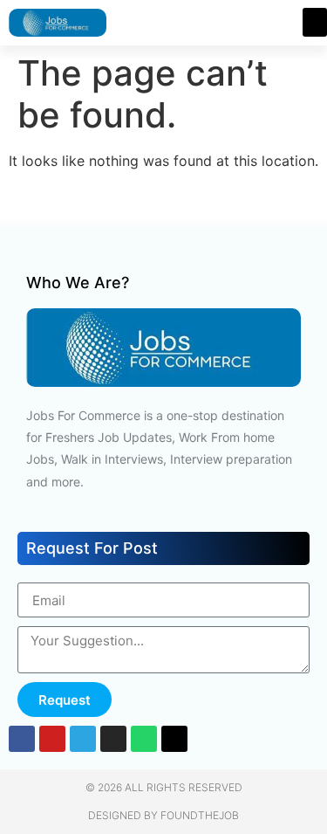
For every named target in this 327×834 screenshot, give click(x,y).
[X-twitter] (174, 739)
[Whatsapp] (144, 739)
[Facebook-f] (22, 739)
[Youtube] (52, 739)
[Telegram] (83, 739)
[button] (315, 22)
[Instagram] (113, 739)
